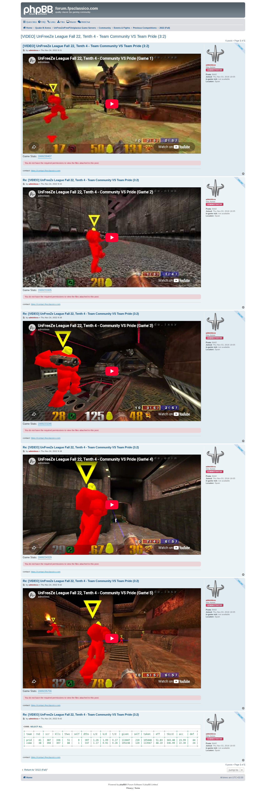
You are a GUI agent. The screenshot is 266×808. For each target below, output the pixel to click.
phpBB (123, 784)
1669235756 (45, 691)
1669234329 (45, 557)
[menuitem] (42, 22)
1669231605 (45, 290)
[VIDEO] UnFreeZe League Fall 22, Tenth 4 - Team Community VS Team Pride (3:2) (93, 36)
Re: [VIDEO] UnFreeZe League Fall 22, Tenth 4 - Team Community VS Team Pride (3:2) (81, 180)
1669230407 (45, 156)
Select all (36, 727)
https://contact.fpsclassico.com (45, 170)
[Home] (38, 9)
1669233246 (45, 423)
